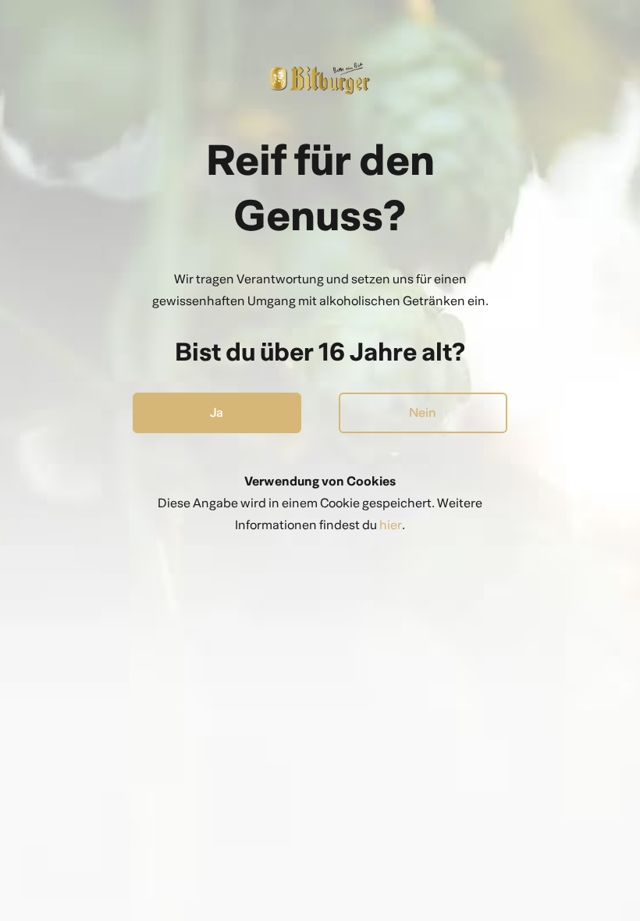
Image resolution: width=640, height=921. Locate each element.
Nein (422, 412)
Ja (216, 412)
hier (390, 524)
